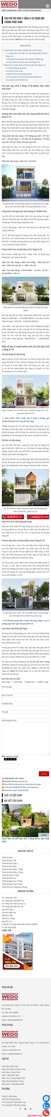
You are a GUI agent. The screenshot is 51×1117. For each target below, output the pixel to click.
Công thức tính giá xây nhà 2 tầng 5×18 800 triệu (24, 59)
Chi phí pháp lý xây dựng (16, 68)
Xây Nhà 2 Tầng (8, 918)
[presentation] (24, 846)
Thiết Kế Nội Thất (9, 860)
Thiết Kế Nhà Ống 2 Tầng (12, 872)
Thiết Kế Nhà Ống (9, 866)
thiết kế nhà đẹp (8, 109)
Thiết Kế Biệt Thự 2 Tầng (12, 881)
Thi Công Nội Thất (9, 897)
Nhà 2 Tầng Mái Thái (10, 1075)
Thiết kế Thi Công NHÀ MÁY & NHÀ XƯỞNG (20, 924)
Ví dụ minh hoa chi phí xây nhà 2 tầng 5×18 (22, 62)
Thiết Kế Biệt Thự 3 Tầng (12, 884)
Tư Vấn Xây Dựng (9, 927)
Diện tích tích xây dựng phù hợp (19, 74)
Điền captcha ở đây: (10, 756)
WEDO (3, 10)
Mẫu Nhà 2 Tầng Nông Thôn (13, 1078)
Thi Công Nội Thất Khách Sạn (14, 1102)
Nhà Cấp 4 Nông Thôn (11, 1072)
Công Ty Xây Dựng (9, 1096)
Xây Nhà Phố (7, 915)
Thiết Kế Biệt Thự (9, 878)
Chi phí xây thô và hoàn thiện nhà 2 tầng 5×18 (24, 77)
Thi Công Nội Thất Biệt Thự (13, 900)
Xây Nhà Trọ (7, 921)
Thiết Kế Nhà (7, 857)
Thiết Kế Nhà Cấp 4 (10, 863)
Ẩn (29, 46)
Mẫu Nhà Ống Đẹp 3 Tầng (12, 1081)
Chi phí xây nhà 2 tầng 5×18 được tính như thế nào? (22, 50)
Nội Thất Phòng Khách (11, 1099)
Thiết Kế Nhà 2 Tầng (10, 875)
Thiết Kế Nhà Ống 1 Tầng (12, 869)
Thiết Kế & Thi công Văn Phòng (14, 887)
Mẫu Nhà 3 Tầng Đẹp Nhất (13, 1084)
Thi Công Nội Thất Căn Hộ (12, 906)
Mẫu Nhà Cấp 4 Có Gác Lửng (14, 1069)
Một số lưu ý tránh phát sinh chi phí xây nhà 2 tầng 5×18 (24, 65)
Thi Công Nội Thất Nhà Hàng (14, 1105)
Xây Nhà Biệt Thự (9, 912)
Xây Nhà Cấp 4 (8, 909)
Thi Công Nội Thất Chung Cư (13, 903)
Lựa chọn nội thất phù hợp (17, 80)
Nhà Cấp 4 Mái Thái (10, 1066)
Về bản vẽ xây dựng (14, 71)
